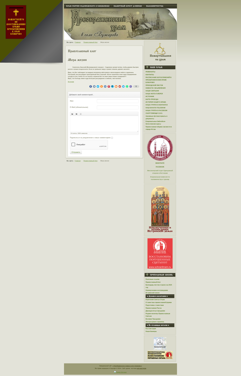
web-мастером (141, 368)
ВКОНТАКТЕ (160, 163)
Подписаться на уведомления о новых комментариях (90, 138)
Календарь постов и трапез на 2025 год (159, 286)
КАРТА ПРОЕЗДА (152, 99)
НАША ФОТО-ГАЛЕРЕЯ (154, 94)
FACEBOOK (160, 167)
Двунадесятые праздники (155, 311)
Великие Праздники (153, 319)
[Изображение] (72, 114)
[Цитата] (76, 114)
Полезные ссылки (152, 279)
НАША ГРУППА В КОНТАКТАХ (157, 105)
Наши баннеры (151, 331)
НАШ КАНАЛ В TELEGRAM (155, 108)
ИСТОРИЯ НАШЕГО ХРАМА (156, 102)
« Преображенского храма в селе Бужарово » (127, 366)
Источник (71, 81)
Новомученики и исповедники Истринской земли (157, 291)
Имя (71, 101)
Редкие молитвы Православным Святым (158, 315)
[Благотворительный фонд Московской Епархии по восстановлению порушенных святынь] (160, 253)
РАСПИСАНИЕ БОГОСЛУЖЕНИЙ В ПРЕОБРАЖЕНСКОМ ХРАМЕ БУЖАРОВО (158, 80)
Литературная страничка (155, 322)
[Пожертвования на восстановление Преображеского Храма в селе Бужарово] (160, 51)
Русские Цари (151, 329)
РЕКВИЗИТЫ (150, 72)
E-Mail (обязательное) (79, 107)
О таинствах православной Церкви (159, 302)
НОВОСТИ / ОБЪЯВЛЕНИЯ (156, 88)
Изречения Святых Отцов (155, 299)
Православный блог (153, 282)
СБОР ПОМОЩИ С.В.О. (154, 113)
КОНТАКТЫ (150, 75)
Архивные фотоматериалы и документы (156, 117)
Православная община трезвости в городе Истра (159, 128)
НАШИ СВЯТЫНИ (152, 91)
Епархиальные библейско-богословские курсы (156, 123)
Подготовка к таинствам (155, 305)
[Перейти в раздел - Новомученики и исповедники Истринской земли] (160, 209)
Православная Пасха (154, 308)
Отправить (76, 152)
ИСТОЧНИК (150, 96)
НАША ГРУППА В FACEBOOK (156, 110)
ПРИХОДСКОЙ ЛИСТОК (154, 85)
